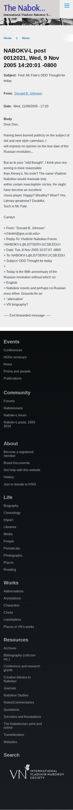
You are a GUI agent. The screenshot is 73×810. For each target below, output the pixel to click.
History (9, 477)
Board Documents (17, 463)
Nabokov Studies (16, 695)
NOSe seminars (15, 357)
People (9, 541)
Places (9, 562)
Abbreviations (14, 591)
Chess (8, 612)
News (26, 38)
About (11, 443)
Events (11, 341)
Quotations (11, 709)
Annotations (12, 598)
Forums (9, 401)
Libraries (10, 527)
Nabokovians (13, 408)
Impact (8, 520)
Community (17, 392)
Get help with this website (22, 470)
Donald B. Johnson (28, 93)
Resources (16, 639)
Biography (11, 505)
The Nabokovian (30, 7)
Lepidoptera (12, 619)
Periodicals (12, 548)
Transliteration (14, 734)
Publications (12, 378)
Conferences (13, 350)
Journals (10, 688)
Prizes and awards (17, 371)
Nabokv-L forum (15, 415)
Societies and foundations (22, 716)
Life (8, 497)
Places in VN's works (19, 627)
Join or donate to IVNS (20, 484)
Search (12, 755)
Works (11, 582)
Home (8, 38)
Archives (10, 648)
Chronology (12, 513)
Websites (10, 742)
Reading (10, 569)
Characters (11, 605)
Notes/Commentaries (19, 702)
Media (8, 534)
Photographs (13, 555)
